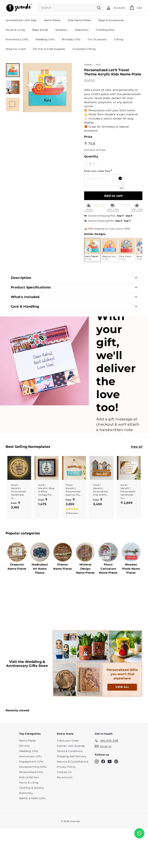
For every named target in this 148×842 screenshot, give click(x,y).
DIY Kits (24, 745)
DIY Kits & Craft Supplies (49, 49)
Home (88, 64)
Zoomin (89, 80)
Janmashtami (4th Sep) (21, 20)
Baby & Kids (40, 29)
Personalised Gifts (31, 772)
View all (136, 446)
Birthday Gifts (71, 39)
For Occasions (97, 39)
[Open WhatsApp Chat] (139, 833)
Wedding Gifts (45, 39)
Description (21, 278)
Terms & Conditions (70, 751)
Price (88, 136)
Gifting (118, 39)
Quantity (91, 156)
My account (64, 777)
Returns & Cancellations (72, 761)
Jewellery (61, 29)
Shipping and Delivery (71, 756)
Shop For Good (16, 49)
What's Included (25, 297)
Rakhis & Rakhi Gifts (32, 798)
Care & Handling (25, 306)
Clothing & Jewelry (31, 787)
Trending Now (105, 29)
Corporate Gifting (84, 49)
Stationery (82, 29)
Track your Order (68, 740)
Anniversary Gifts (17, 39)
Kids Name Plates (79, 20)
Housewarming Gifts (33, 766)
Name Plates (52, 20)
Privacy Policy (66, 766)
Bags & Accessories (111, 20)
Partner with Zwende (71, 745)
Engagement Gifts (31, 761)
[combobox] (71, 8)
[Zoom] (47, 87)
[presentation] (88, 249)
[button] (73, 511)
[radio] (109, 250)
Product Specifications (31, 287)
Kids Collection (29, 777)
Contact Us (64, 772)
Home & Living (15, 29)
